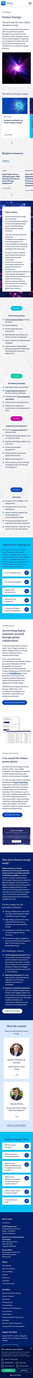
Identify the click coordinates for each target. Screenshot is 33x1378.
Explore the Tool (12, 815)
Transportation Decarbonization (13, 1326)
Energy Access (7, 1302)
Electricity (5, 1299)
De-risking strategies (13, 582)
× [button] (31, 1348)
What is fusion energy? (10, 1146)
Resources (6, 1278)
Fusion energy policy (13, 573)
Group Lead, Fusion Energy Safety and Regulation (16, 1107)
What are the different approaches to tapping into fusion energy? (13, 1166)
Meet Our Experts (8, 1269)
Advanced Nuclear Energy (11, 1293)
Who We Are (6, 1266)
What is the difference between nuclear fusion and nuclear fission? (12, 1180)
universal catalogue (19, 430)
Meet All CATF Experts (16, 1125)
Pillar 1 (16, 308)
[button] (16, 1375)
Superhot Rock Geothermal (12, 1323)
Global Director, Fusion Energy (16, 1064)
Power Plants (6, 1314)
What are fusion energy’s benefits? (12, 1155)
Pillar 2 (16, 376)
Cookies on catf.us (25, 1356)
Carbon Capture (8, 1296)
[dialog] (16, 1362)
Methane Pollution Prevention (13, 1317)
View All (6, 161)
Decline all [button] (24, 1370)
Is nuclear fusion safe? (11, 1201)
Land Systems (7, 1311)
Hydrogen (5, 1320)
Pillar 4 (16, 490)
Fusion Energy (7, 1305)
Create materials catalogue (15, 391)
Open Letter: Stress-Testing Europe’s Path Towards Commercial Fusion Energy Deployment (11, 178)
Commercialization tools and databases (12, 609)
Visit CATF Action (8, 1284)
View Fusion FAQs (12, 1011)
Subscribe (5, 1281)
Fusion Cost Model (20, 782)
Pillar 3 (16, 419)
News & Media (7, 1272)
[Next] (11, 142)
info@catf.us (11, 1233)
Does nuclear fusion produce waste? (12, 1191)
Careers (5, 1275)
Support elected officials (14, 320)
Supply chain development (10, 591)
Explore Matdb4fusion (14, 702)
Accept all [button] (8, 1370)
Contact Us (6, 1223)
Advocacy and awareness (10, 600)
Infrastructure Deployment (11, 1308)
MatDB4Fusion (15, 673)
